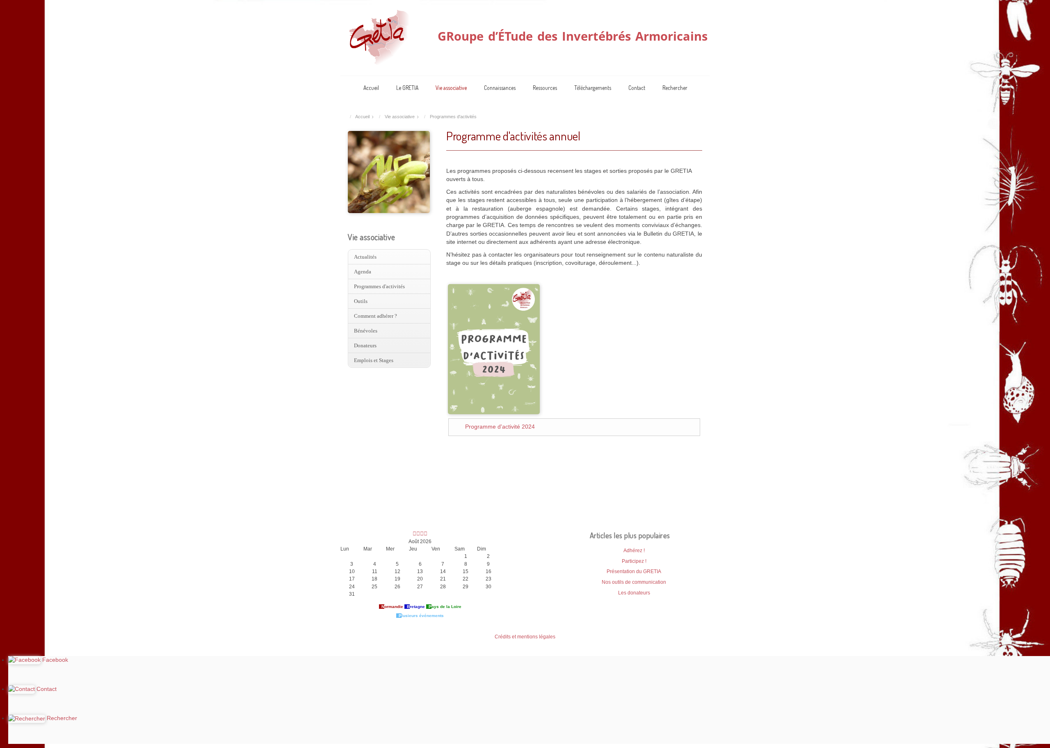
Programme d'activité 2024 (500, 427)
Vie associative (451, 87)
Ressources (545, 87)
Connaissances (500, 87)
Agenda (362, 271)
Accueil (371, 87)
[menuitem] (389, 257)
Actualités (365, 257)
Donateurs (365, 345)
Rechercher (674, 87)
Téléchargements (592, 87)
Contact (636, 87)
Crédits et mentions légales (525, 637)
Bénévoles (365, 331)
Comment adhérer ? (375, 316)
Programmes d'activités (379, 286)
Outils (361, 301)
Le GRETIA (407, 87)
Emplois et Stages (373, 360)
